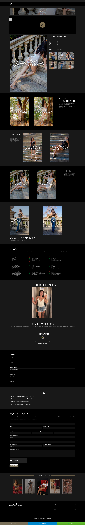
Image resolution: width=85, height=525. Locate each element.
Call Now (15, 523)
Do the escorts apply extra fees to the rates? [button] (21, 399)
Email (11, 426)
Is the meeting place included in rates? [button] (20, 401)
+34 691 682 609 (12, 1)
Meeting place (57, 431)
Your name (12, 421)
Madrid (56, 507)
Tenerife (74, 506)
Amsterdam (74, 507)
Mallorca (55, 504)
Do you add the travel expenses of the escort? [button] (21, 404)
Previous (9, 340)
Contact (66, 4)
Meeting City (12, 431)
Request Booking (14, 465)
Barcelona (55, 509)
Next (75, 340)
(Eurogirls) (48, 342)
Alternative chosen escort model (16, 440)
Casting (61, 4)
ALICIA (17, 493)
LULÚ (42, 494)
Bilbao (56, 506)
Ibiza (75, 504)
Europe (56, 4)
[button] (11, 486)
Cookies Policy (42, 518)
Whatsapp (72, 523)
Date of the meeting (13, 444)
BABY (30, 493)
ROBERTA (67, 493)
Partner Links (72, 4)
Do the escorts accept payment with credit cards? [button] (22, 396)
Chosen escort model (14, 435)
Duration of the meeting (36, 431)
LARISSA (54, 493)
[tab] (42, 396)
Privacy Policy (36, 518)
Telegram (43, 523)
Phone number (46, 426)
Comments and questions (14, 449)
